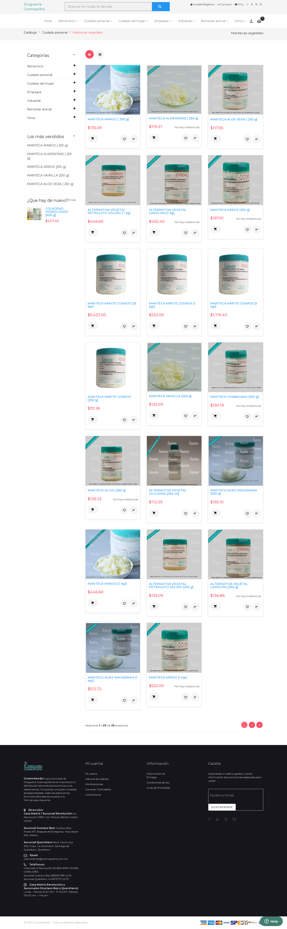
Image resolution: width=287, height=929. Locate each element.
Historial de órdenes (96, 778)
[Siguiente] (259, 725)
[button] (93, 138)
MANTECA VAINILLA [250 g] (48, 175)
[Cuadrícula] (89, 54)
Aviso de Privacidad (158, 787)
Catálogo (30, 32)
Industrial (185, 21)
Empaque (161, 21)
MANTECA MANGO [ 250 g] (47, 145)
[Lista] (100, 54)
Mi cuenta (91, 773)
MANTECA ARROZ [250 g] (46, 167)
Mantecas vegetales (88, 32)
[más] (72, 199)
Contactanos (93, 794)
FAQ (239, 4)
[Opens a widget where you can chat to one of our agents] (271, 921)
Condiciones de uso (158, 782)
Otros (239, 21)
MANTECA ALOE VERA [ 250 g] (50, 184)
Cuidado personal (96, 21)
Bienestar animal (213, 21)
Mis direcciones (94, 784)
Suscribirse (222, 807)
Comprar (224, 4)
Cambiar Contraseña (98, 789)
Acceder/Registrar (202, 4)
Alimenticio (66, 21)
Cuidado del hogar (131, 21)
